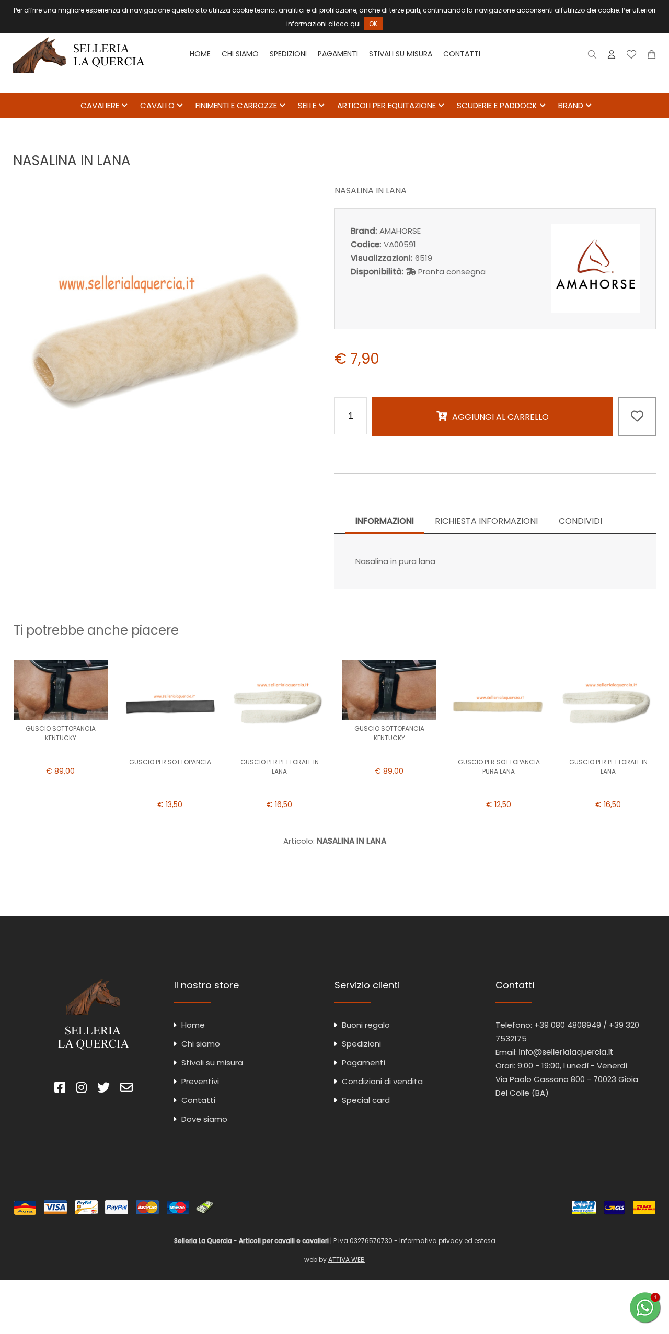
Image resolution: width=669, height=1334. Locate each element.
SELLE (307, 105)
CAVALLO (157, 105)
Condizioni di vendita (382, 1081)
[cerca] (592, 56)
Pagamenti (338, 54)
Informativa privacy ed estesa (447, 1240)
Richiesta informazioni (486, 521)
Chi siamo (240, 54)
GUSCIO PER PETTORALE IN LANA (279, 766)
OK (373, 23)
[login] (611, 56)
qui (355, 23)
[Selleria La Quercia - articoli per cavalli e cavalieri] (79, 85)
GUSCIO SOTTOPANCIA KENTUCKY (61, 733)
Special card (366, 1100)
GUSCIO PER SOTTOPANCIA (170, 761)
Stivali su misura (400, 54)
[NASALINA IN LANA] (166, 483)
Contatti (461, 54)
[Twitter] (103, 1089)
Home (200, 54)
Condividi (580, 521)
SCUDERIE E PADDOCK (497, 105)
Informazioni (384, 521)
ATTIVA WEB (346, 1259)
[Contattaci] (651, 56)
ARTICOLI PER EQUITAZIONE (386, 105)
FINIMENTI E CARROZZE (236, 105)
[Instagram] (81, 1089)
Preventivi (200, 1081)
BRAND (570, 105)
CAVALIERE (99, 105)
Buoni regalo (366, 1024)
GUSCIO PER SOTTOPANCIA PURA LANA (499, 766)
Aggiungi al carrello (500, 417)
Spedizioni (288, 54)
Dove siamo (204, 1118)
